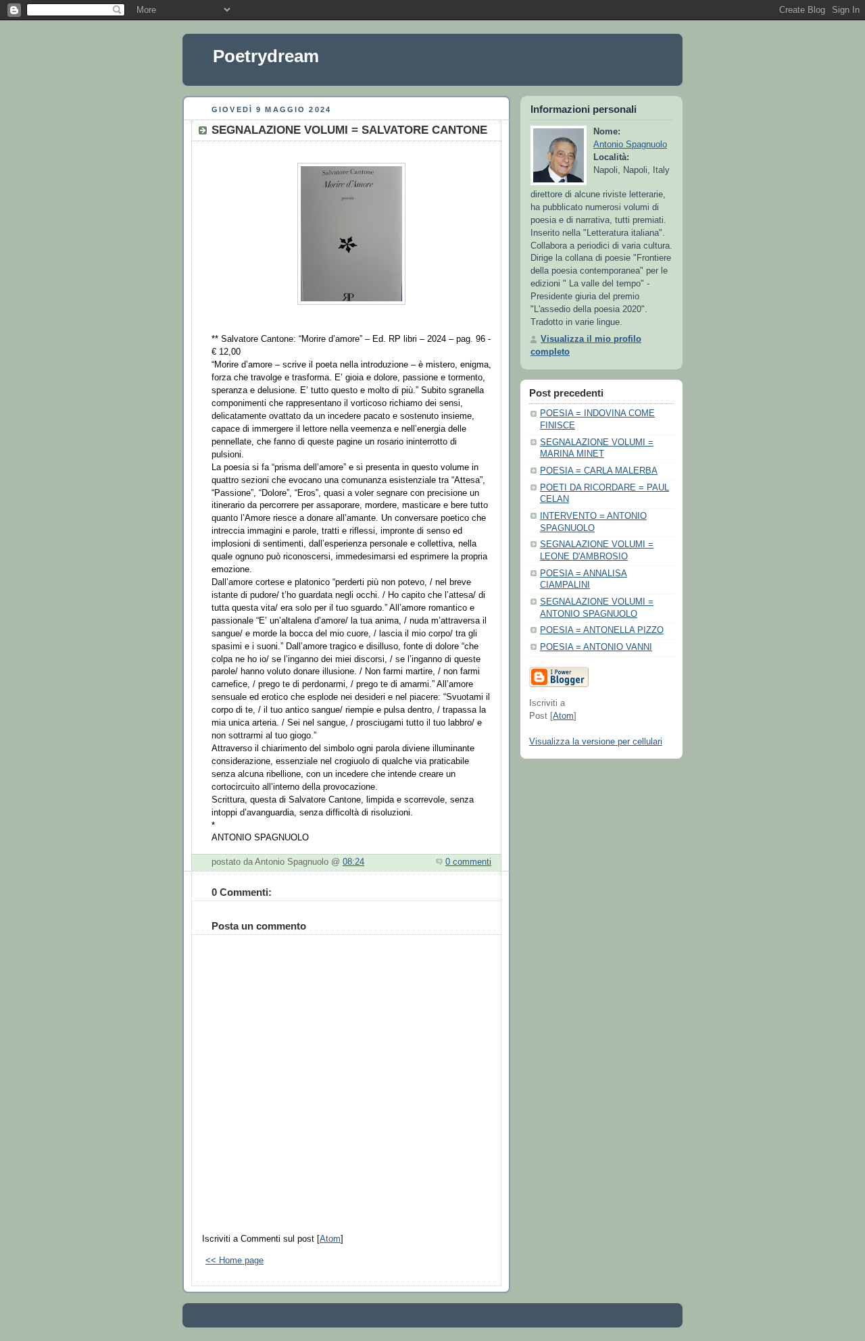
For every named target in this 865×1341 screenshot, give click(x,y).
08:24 (353, 862)
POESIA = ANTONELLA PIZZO (602, 630)
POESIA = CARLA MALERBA (599, 471)
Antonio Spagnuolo (630, 144)
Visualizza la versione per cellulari (595, 742)
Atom (330, 1239)
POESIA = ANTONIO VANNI (596, 647)
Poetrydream (266, 56)
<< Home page (234, 1260)
